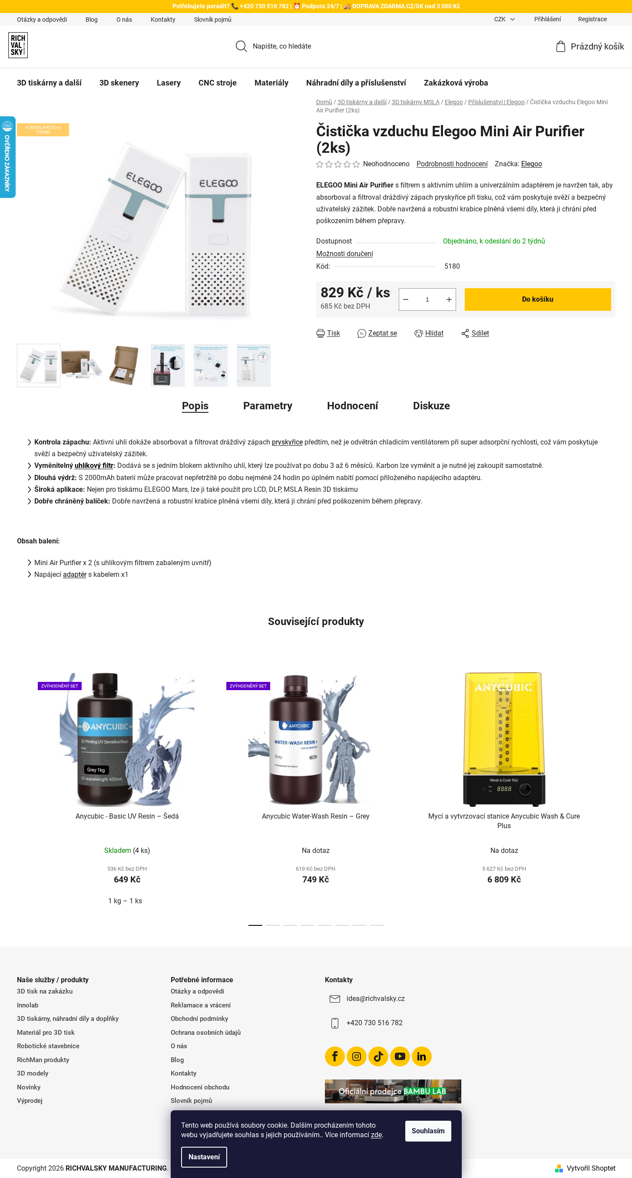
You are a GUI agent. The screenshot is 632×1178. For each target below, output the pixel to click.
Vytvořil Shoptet (591, 1168)
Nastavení (204, 1157)
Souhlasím (428, 1131)
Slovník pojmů (213, 19)
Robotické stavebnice (48, 1046)
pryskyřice (287, 442)
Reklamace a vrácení (201, 1005)
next (608, 796)
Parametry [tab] (267, 406)
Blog (92, 19)
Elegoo (531, 164)
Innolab (27, 1005)
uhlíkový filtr (94, 465)
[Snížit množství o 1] (405, 299)
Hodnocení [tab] (352, 406)
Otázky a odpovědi (42, 19)
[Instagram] (357, 1056)
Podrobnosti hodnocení (452, 164)
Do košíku (537, 299)
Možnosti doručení (344, 254)
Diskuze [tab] (431, 406)
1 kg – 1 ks (125, 901)
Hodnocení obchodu (200, 1087)
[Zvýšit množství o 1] (449, 299)
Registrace (592, 19)
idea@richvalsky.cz (376, 998)
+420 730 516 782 (375, 1023)
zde (376, 1135)
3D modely (32, 1073)
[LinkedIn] (422, 1056)
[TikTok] (378, 1056)
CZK (500, 19)
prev (24, 796)
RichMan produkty (43, 1060)
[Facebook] (335, 1056)
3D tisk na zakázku (45, 991)
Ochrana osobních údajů (206, 1033)
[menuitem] (49, 83)
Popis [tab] (195, 406)
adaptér (74, 574)
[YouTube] (400, 1056)
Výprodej (30, 1101)
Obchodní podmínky (199, 1019)
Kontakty (163, 19)
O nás (124, 19)
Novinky (28, 1087)
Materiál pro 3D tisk (46, 1033)
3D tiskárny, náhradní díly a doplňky (68, 1019)
